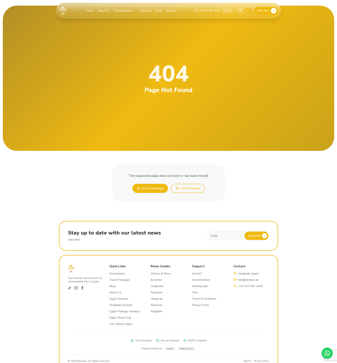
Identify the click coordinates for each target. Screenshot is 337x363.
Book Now (263, 10)
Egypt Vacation (118, 299)
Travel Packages (119, 280)
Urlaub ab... (157, 299)
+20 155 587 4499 (250, 286)
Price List (145, 11)
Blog (159, 11)
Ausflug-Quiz (200, 286)
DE (240, 10)
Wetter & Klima (160, 273)
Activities (156, 280)
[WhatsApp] (327, 353)
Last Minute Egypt (121, 324)
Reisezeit (156, 305)
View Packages (190, 188)
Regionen (156, 292)
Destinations (117, 273)
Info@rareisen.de (248, 280)
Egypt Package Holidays (124, 311)
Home (90, 11)
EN (247, 10)
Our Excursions (123, 11)
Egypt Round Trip (120, 318)
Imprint (247, 361)
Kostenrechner (201, 280)
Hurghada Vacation (120, 305)
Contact (171, 11)
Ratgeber (156, 311)
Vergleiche (157, 286)
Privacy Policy (200, 305)
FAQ (195, 292)
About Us (104, 11)
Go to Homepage (152, 188)
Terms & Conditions (204, 299)
